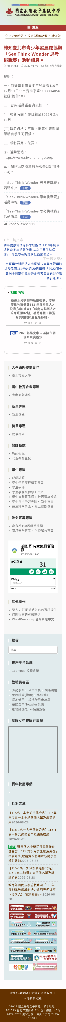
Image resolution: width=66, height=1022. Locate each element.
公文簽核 (34, 690)
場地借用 (18, 699)
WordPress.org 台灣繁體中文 (33, 619)
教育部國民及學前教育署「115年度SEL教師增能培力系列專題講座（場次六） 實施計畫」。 (32, 889)
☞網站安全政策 (42, 992)
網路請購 (51, 690)
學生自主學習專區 (24, 501)
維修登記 (43, 695)
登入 (15, 609)
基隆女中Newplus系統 (28, 704)
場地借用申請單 (39, 699)
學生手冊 (18, 487)
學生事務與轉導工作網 (28, 492)
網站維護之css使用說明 (28, 709)
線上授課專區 (44, 506)
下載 (25, 188)
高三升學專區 (21, 506)
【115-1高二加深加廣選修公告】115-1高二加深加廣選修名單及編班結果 (31, 873)
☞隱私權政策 (33, 998)
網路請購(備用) (22, 695)
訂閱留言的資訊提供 (26, 614)
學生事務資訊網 (23, 496)
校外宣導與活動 (53, 66)
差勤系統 (18, 690)
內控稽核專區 (44, 530)
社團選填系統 (47, 496)
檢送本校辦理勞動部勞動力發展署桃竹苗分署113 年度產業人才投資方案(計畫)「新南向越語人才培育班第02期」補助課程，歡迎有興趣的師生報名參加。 (33, 309)
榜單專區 (18, 434)
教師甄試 (18, 453)
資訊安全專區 (21, 530)
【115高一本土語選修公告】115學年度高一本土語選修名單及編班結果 (32, 817)
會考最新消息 (21, 395)
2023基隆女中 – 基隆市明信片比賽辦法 (33, 335)
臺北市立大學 (21, 375)
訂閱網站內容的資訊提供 (39, 609)
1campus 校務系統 (25, 670)
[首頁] (7, 35)
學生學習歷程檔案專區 (28, 482)
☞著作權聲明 (19, 992)
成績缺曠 (18, 477)
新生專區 (18, 414)
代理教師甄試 (21, 458)
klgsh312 (12, 66)
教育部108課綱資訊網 (27, 526)
